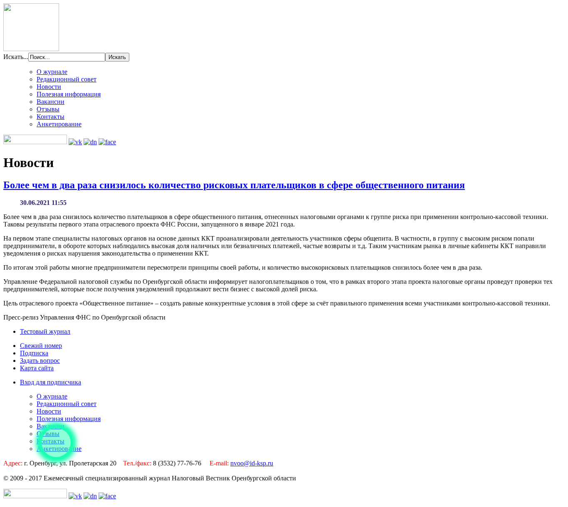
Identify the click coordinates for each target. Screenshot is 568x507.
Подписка (34, 353)
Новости (49, 86)
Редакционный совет (66, 79)
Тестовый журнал (45, 331)
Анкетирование (59, 124)
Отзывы (48, 109)
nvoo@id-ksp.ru (251, 463)
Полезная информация (69, 94)
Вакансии (50, 101)
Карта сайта (37, 368)
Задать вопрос (40, 360)
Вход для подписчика (50, 382)
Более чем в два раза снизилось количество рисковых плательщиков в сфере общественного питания (234, 185)
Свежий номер (41, 345)
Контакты (50, 116)
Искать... (15, 56)
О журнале (52, 71)
